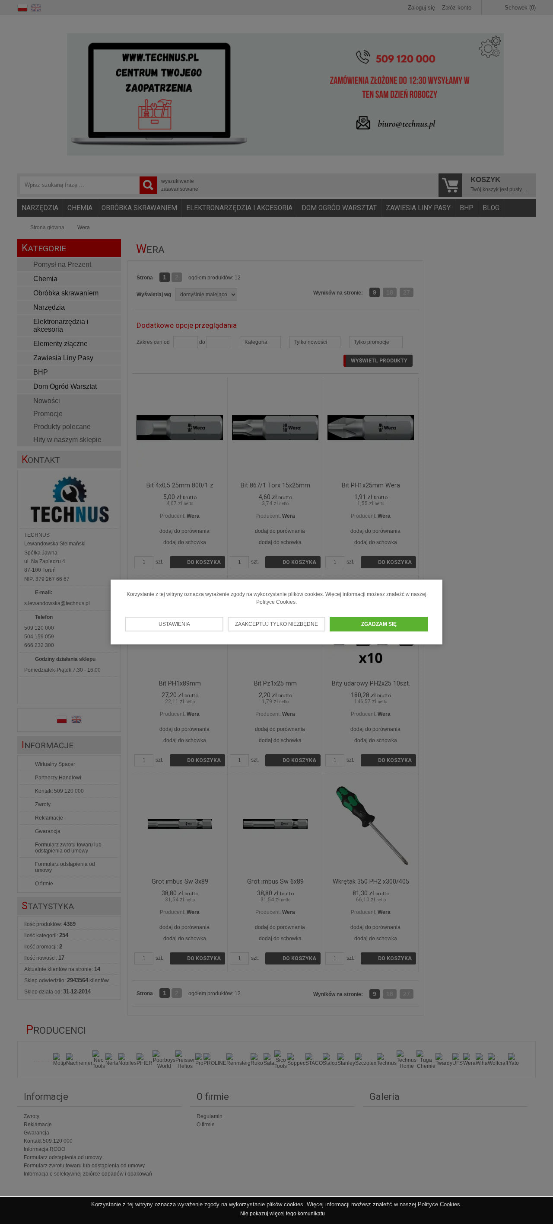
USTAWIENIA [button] (174, 624)
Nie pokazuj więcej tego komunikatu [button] (282, 1214)
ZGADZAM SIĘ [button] (379, 624)
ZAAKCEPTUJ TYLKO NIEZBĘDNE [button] (276, 624)
